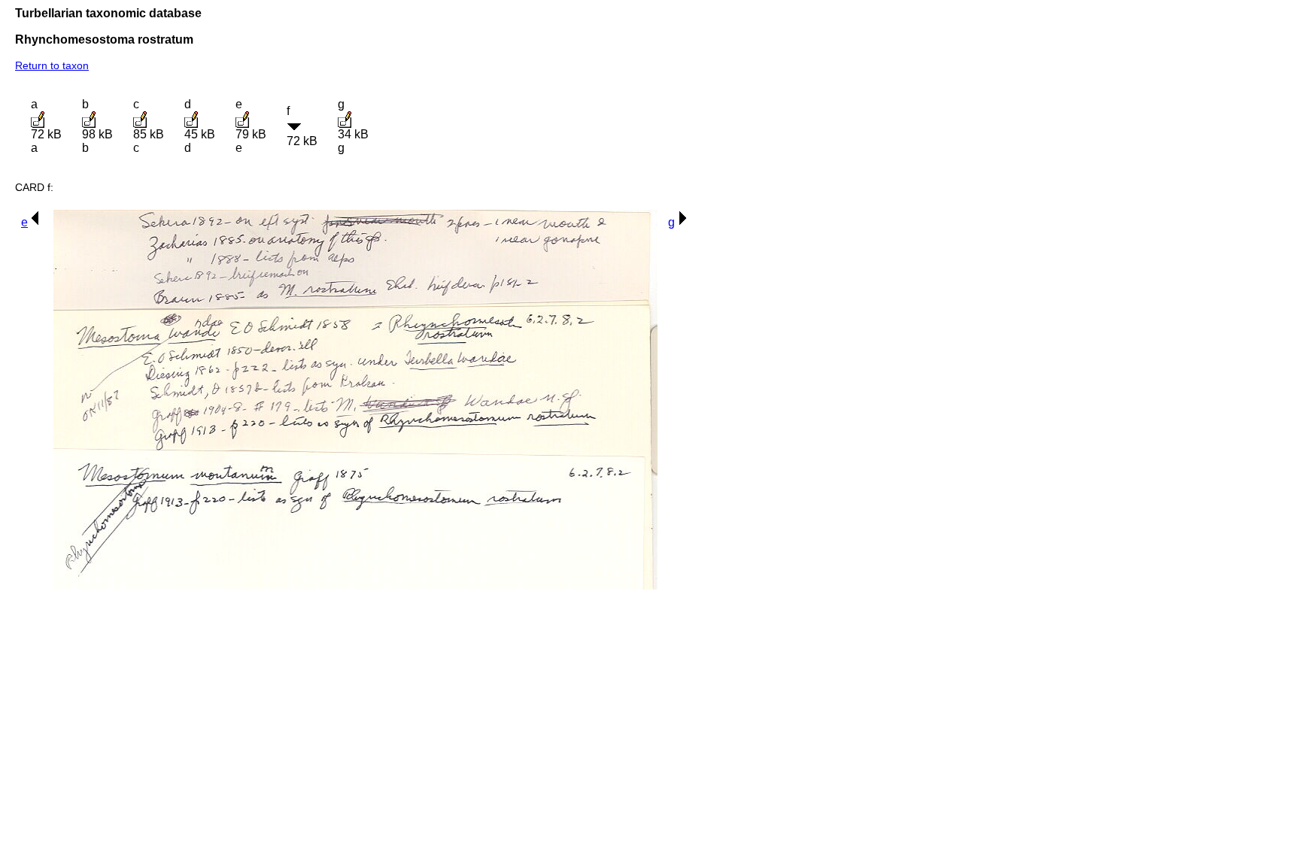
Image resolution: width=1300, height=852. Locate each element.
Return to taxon (52, 65)
